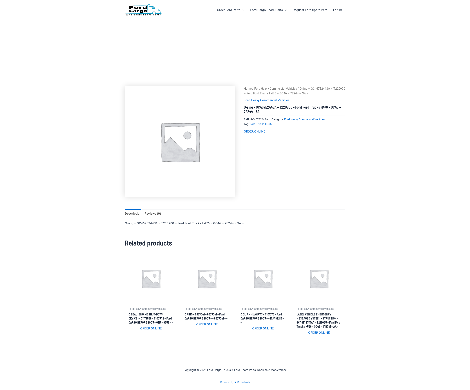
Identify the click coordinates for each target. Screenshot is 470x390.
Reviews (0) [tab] (152, 213)
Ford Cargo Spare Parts (266, 10)
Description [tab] (133, 213)
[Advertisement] (235, 47)
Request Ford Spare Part (310, 10)
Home (248, 88)
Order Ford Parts (228, 10)
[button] (242, 10)
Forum (337, 10)
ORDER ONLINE (254, 131)
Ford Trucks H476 (261, 124)
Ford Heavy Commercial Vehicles (275, 88)
